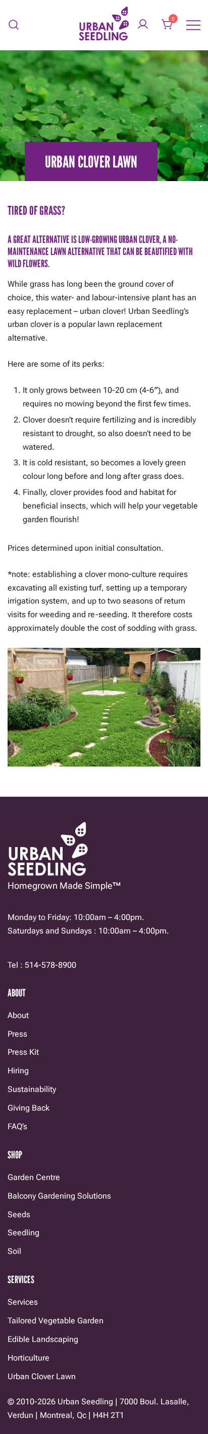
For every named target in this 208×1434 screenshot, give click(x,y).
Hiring (18, 1070)
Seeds (19, 1214)
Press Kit (23, 1052)
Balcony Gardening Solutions (59, 1196)
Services (23, 1302)
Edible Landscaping (43, 1339)
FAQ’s (17, 1126)
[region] (104, 707)
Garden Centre (34, 1177)
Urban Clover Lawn (42, 1376)
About (18, 1015)
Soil (14, 1251)
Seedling (23, 1232)
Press (17, 1034)
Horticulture (28, 1358)
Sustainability (32, 1089)
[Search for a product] (14, 25)
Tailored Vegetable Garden (55, 1320)
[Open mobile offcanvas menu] (193, 25)
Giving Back (28, 1108)
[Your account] (143, 25)
